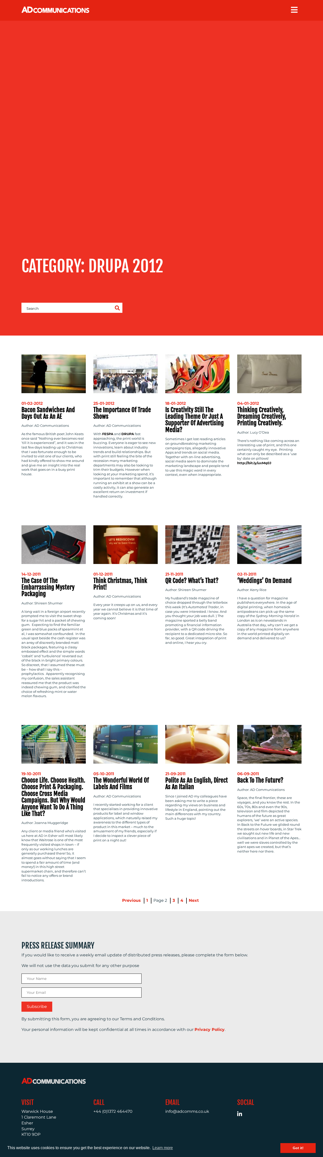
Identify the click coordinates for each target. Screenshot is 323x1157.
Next (194, 900)
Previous (131, 900)
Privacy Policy (210, 1029)
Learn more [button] (162, 1148)
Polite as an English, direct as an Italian (196, 783)
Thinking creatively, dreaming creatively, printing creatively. (261, 416)
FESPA (107, 434)
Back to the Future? (260, 780)
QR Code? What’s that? (192, 580)
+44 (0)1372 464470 (112, 1111)
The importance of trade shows (122, 413)
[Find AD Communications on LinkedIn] (242, 1114)
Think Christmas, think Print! (120, 584)
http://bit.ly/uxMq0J (254, 463)
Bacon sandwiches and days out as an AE (48, 413)
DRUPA (127, 434)
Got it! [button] (298, 1148)
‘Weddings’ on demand (264, 580)
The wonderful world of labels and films (121, 783)
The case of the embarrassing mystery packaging (47, 587)
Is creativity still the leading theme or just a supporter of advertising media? (194, 420)
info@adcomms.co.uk (187, 1111)
